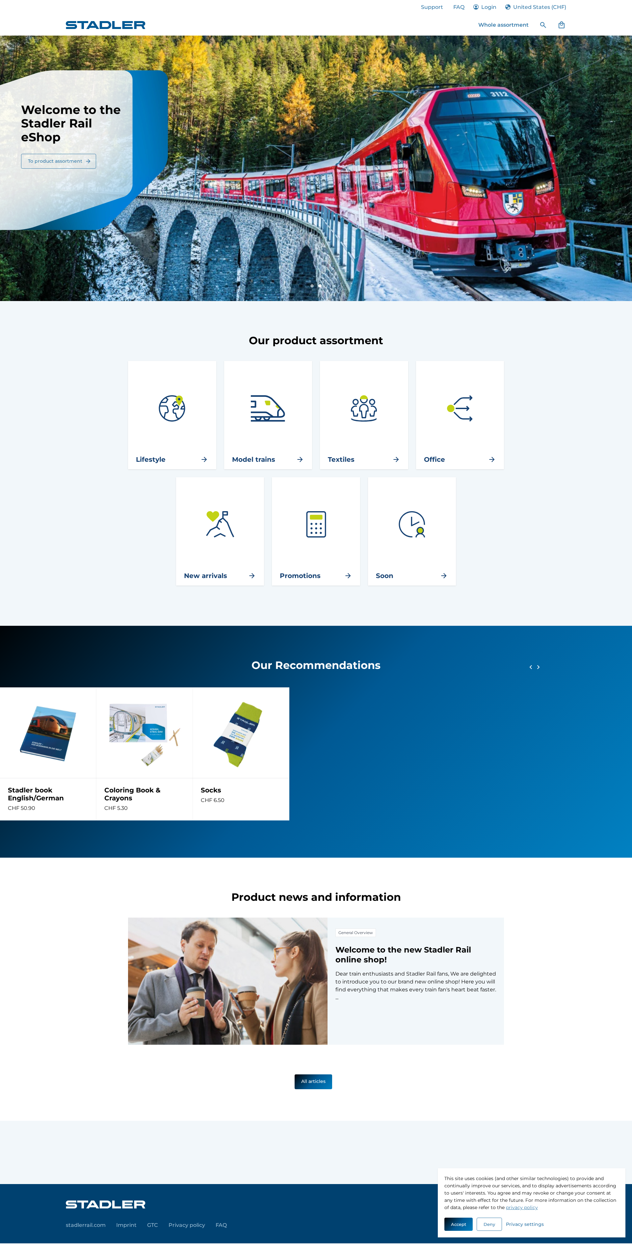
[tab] (431, 7)
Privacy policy (187, 1225)
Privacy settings (525, 1224)
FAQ (221, 1225)
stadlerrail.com (86, 1225)
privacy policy (522, 1207)
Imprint (126, 1225)
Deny (489, 1224)
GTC (152, 1225)
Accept (458, 1224)
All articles (313, 1081)
